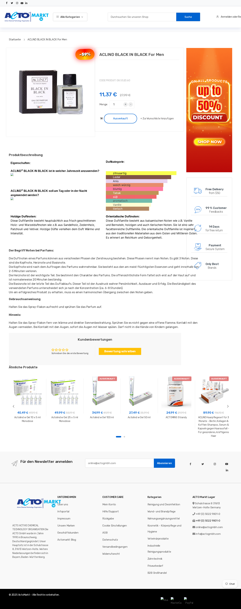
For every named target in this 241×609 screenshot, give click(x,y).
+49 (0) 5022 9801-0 (208, 514)
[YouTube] (22, 3)
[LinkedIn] (26, 3)
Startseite (15, 39)
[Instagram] (17, 3)
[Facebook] (6, 3)
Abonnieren (164, 463)
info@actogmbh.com (208, 533)
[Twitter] (12, 3)
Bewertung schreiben (120, 351)
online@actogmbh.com (209, 527)
